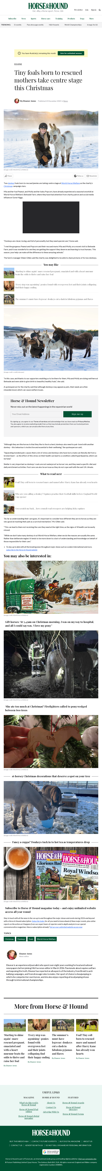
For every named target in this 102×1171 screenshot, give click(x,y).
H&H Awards (54, 25)
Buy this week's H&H (19, 1141)
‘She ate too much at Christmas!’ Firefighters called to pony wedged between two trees (46, 708)
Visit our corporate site (87, 1159)
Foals (31, 939)
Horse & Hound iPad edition (28, 1110)
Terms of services (41, 421)
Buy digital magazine (70, 1141)
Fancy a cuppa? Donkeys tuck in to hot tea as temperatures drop (51, 842)
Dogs (82, 18)
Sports (33, 18)
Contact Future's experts (44, 1141)
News (23, 18)
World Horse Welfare (70, 183)
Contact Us (51, 1107)
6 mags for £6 (92, 25)
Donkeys (21, 939)
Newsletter (93, 176)
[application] (51, 217)
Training (59, 18)
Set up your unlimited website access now (66, 927)
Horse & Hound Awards (73, 1102)
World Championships (73, 25)
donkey (11, 183)
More (91, 18)
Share (10, 176)
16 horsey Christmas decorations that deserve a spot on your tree (51, 776)
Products (71, 18)
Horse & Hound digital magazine (28, 1117)
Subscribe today (38, 921)
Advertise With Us (51, 1112)
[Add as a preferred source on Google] (51, 1152)
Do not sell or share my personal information (68, 1145)
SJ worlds (17, 25)
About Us (51, 1102)
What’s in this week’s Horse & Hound (28, 1103)
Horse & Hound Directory (73, 1108)
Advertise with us (34, 1145)
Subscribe (12, 18)
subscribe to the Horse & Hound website (21, 550)
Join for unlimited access (71, 53)
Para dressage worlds (35, 25)
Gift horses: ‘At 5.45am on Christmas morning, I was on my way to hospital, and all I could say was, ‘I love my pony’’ (49, 623)
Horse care (45, 18)
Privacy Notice (84, 421)
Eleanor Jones (29, 101)
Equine (18, 64)
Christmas (8, 186)
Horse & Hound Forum (73, 1114)
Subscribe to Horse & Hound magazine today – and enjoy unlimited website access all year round (50, 909)
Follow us (80, 176)
